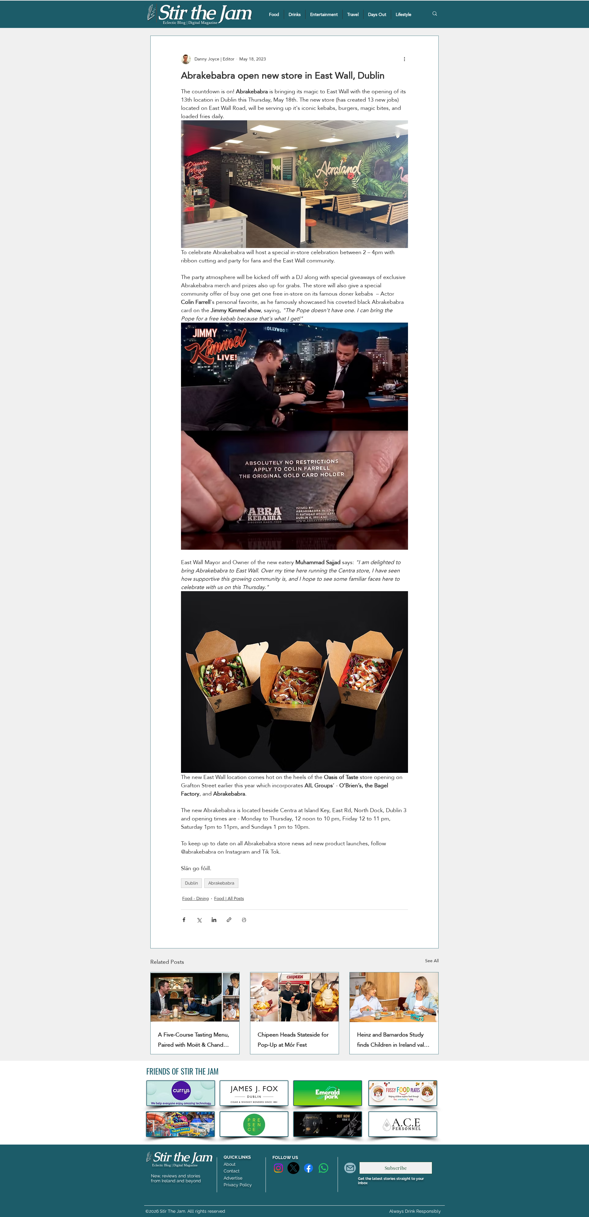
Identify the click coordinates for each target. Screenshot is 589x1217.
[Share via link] (229, 920)
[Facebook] (308, 1168)
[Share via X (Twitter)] (199, 920)
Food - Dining (195, 898)
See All (432, 961)
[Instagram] (278, 1168)
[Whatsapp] (323, 1168)
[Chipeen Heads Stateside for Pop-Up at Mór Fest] (294, 997)
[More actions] (404, 59)
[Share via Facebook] (184, 920)
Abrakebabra (221, 883)
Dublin (191, 883)
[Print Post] (244, 920)
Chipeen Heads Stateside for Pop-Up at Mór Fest (293, 1039)
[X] (293, 1168)
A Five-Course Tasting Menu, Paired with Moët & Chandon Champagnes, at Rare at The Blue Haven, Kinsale (194, 1039)
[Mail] (350, 1168)
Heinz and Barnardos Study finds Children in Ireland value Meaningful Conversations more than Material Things (393, 1039)
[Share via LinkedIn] (214, 920)
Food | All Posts (229, 898)
